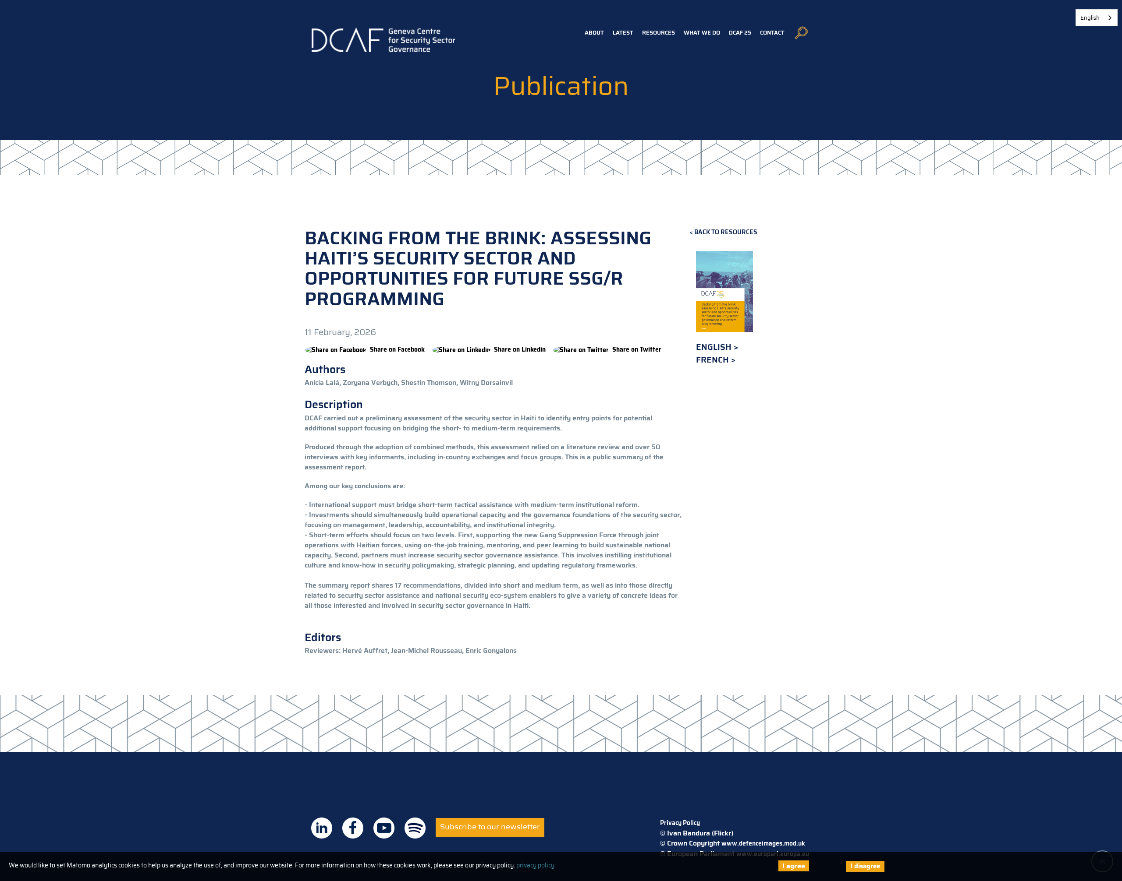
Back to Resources (725, 232)
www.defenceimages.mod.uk (763, 843)
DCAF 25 (740, 32)
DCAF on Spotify (415, 828)
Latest (623, 32)
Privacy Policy (680, 823)
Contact (772, 32)
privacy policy (535, 865)
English (715, 347)
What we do (702, 32)
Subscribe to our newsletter (490, 827)
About (594, 32)
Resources (658, 32)
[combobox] (1097, 17)
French (713, 359)
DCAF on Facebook (352, 828)
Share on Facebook (397, 349)
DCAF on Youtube (383, 828)
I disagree (865, 866)
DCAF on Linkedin (321, 828)
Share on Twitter (636, 349)
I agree (793, 865)
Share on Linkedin (520, 349)
